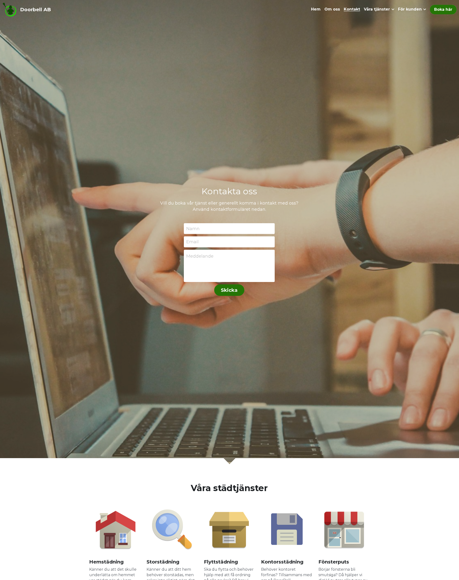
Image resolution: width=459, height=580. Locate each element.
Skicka (229, 290)
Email (192, 241)
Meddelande (199, 256)
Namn (193, 228)
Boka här (443, 9)
